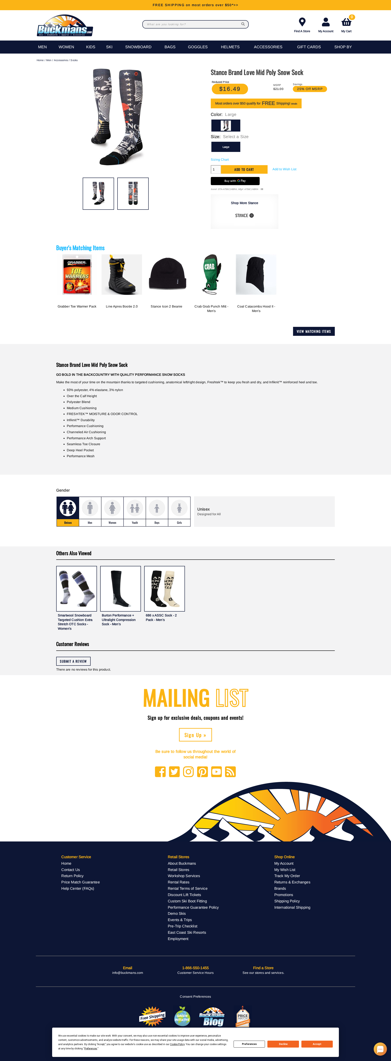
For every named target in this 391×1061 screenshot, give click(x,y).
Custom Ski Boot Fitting (187, 901)
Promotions (283, 895)
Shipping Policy (287, 901)
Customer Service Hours (195, 972)
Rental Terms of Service (188, 888)
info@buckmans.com (127, 972)
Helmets (230, 47)
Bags (170, 47)
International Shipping (292, 907)
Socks (74, 60)
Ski (109, 47)
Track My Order (287, 876)
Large (226, 146)
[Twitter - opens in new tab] (174, 772)
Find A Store (302, 31)
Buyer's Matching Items (80, 247)
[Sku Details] (262, 189)
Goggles (198, 47)
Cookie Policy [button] (177, 1044)
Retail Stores (178, 870)
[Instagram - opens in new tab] (188, 772)
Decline (283, 1044)
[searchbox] (243, 24)
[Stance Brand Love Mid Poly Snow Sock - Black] (98, 193)
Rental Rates (178, 882)
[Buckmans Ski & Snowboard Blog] (212, 1016)
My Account (325, 31)
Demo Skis (177, 913)
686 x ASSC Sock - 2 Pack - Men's (161, 618)
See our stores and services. (263, 972)
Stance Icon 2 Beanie (166, 306)
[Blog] (230, 772)
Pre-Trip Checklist (182, 926)
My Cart (347, 24)
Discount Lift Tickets (184, 895)
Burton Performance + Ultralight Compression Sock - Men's (119, 620)
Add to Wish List (284, 169)
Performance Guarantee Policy (193, 907)
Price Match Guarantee (80, 882)
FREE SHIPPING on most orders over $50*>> (195, 5)
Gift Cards (309, 47)
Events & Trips (180, 920)
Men (42, 47)
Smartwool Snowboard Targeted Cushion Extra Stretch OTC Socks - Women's (75, 622)
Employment (178, 939)
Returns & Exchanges (292, 882)
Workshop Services (184, 876)
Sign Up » (196, 734)
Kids (90, 47)
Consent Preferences (195, 996)
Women (66, 47)
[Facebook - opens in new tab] (160, 772)
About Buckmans (182, 863)
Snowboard (138, 47)
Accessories (268, 47)
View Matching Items (314, 331)
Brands (280, 888)
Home (40, 60)
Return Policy (72, 876)
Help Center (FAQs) (77, 888)
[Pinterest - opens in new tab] (202, 772)
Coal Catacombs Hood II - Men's (256, 309)
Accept (317, 1044)
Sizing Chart (220, 159)
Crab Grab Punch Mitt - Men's (211, 309)
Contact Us (70, 870)
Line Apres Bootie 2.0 (121, 306)
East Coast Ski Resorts (187, 932)
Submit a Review (73, 661)
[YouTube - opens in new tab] (216, 772)
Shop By (343, 47)
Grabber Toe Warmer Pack (77, 306)
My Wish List (284, 870)
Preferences (249, 1044)
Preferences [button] (90, 1048)
